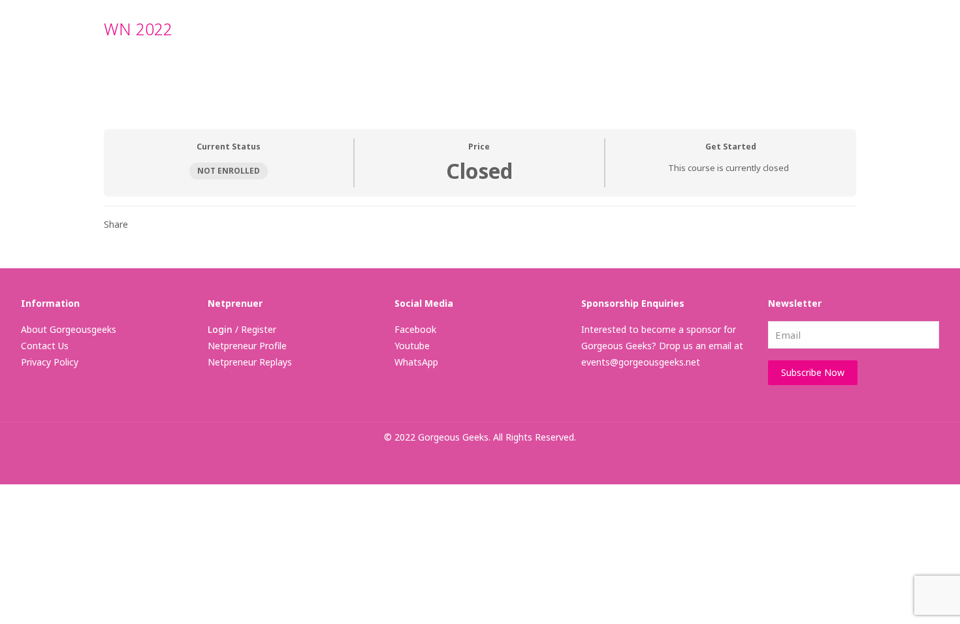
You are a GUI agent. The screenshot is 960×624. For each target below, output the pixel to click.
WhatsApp (416, 362)
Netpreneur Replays (250, 362)
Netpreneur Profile (247, 345)
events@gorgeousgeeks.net (640, 362)
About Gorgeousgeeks (68, 329)
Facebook (415, 329)
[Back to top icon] (897, 597)
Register (258, 329)
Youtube (412, 345)
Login (220, 329)
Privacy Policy (49, 362)
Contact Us (45, 345)
